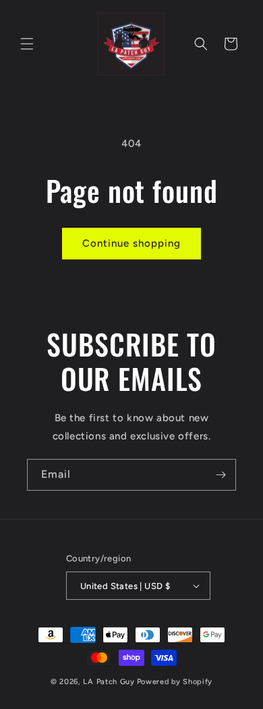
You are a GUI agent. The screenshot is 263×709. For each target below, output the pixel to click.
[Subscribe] (220, 475)
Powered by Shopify (175, 681)
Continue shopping (131, 243)
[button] (27, 44)
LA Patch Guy (108, 681)
